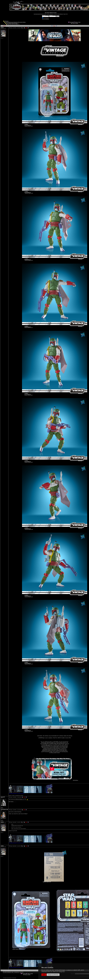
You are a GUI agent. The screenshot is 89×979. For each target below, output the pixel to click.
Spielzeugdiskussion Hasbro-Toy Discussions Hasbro (15, 22)
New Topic (72, 22)
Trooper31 (3, 796)
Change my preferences (53, 974)
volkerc (2, 27)
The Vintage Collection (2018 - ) (12, 23)
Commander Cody (4, 809)
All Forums (6, 21)
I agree (43, 974)
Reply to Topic (77, 22)
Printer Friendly (75, 23)
